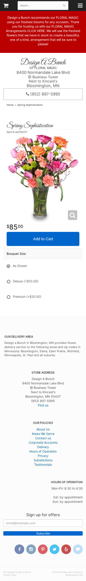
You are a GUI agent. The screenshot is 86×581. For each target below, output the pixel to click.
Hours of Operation (43, 451)
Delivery (43, 447)
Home (10, 104)
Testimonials (43, 464)
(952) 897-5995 (44, 94)
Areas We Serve (43, 434)
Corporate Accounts (43, 442)
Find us (43, 405)
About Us (43, 429)
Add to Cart (43, 239)
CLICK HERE (36, 31)
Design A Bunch (43, 62)
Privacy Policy (9, 575)
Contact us (43, 438)
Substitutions (43, 460)
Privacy (43, 456)
